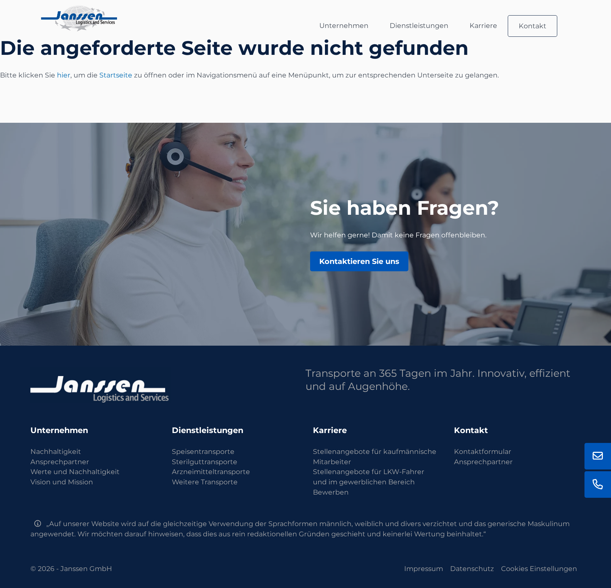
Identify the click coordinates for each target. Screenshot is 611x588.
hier (63, 75)
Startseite (115, 75)
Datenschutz (472, 568)
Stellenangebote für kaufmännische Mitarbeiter (374, 456)
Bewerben (331, 492)
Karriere (483, 25)
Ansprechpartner (59, 461)
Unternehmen (343, 25)
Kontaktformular (482, 451)
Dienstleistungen (419, 25)
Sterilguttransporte (204, 461)
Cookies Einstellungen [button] (539, 568)
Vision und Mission (61, 482)
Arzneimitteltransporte (211, 471)
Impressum (423, 568)
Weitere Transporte (205, 482)
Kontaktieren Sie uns (359, 260)
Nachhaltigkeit (55, 451)
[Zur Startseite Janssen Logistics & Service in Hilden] (79, 10)
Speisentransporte (203, 451)
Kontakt (532, 26)
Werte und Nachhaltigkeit (75, 471)
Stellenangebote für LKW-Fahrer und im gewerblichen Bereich (368, 476)
